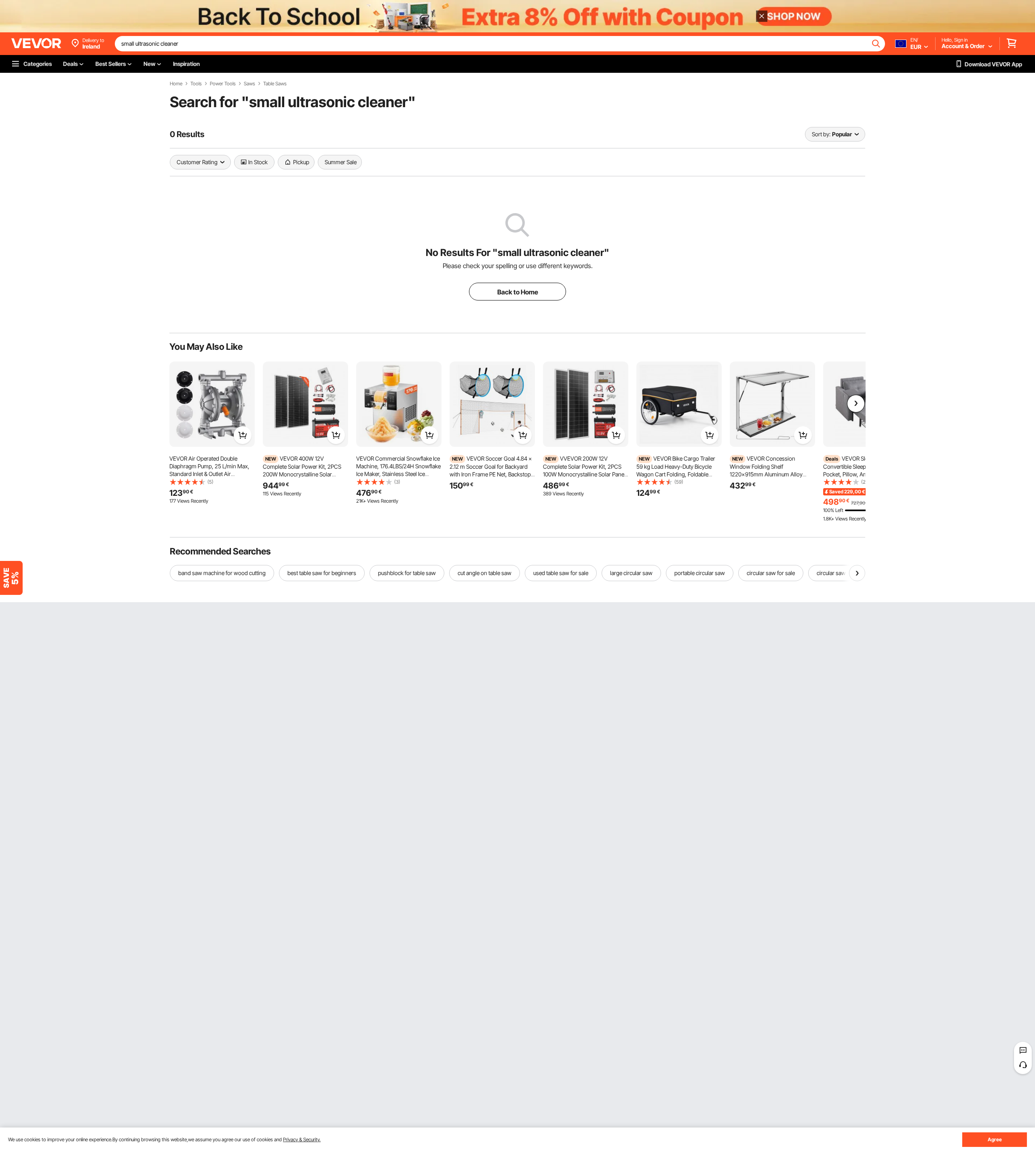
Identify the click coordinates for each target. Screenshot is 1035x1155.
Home (176, 84)
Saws (249, 84)
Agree (995, 1139)
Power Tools (223, 84)
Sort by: (821, 134)
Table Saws (275, 84)
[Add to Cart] (242, 435)
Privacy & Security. (302, 1139)
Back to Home (517, 292)
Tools (196, 84)
